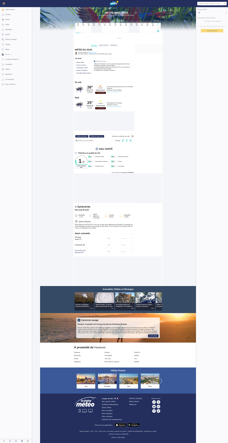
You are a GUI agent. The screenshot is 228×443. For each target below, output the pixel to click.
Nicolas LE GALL (92, 52)
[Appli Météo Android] (133, 425)
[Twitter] (158, 402)
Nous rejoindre (107, 413)
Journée (94, 45)
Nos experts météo (109, 401)
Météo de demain (82, 136)
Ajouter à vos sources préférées (85, 140)
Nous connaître (107, 410)
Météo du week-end (97, 136)
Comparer (114, 45)
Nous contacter (107, 416)
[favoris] (135, 13)
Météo (75, 8)
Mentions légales (84, 431)
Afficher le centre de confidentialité (118, 434)
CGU (92, 431)
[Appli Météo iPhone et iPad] (121, 425)
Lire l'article (153, 336)
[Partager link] (123, 140)
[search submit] (225, 3)
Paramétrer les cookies (150, 431)
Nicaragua (80, 8)
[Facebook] (154, 402)
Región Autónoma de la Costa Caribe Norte (92, 8)
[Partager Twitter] (130, 140)
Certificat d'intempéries (110, 404)
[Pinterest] (154, 411)
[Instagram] (158, 406)
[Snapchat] (154, 406)
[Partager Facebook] (127, 140)
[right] (160, 299)
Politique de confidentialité (135, 431)
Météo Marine (134, 401)
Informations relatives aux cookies (116, 431)
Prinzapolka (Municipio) (107, 8)
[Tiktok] (158, 411)
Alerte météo (106, 407)
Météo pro (133, 404)
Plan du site (102, 431)
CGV (96, 431)
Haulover (115, 8)
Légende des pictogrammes (112, 419)
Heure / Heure (103, 45)
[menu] (4, 3)
